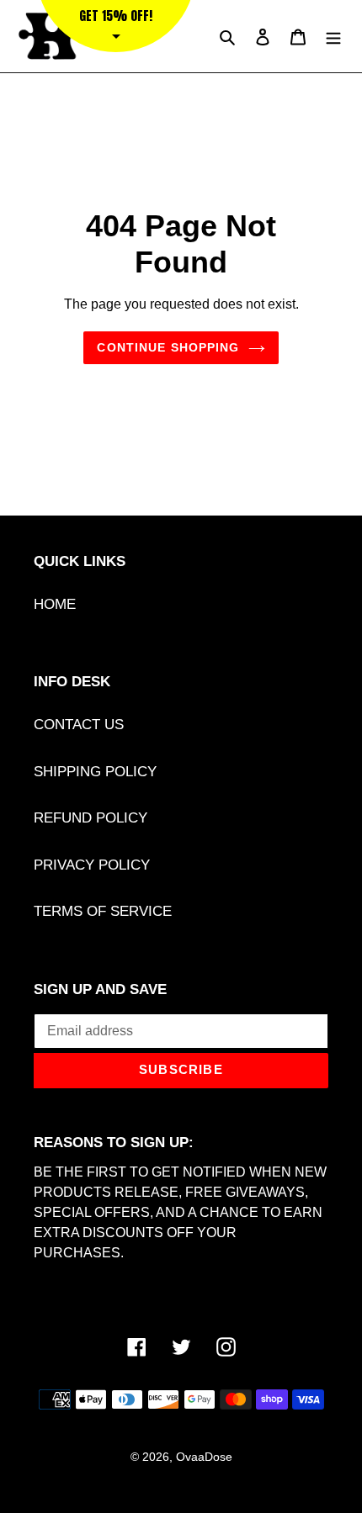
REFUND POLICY (90, 818)
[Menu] (333, 36)
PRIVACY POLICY (92, 865)
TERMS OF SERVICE (103, 911)
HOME (55, 604)
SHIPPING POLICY (95, 772)
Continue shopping (168, 347)
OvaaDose (204, 1456)
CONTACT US (79, 725)
